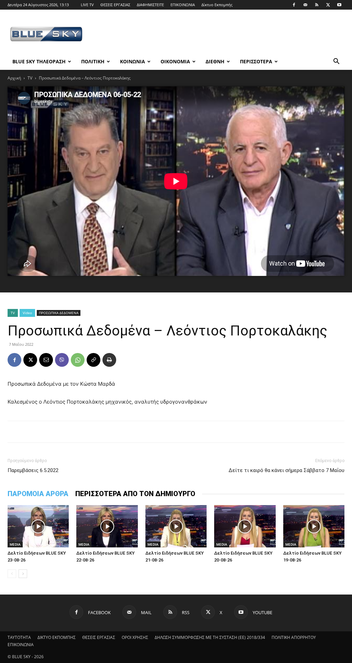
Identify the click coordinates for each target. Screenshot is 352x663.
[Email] (46, 360)
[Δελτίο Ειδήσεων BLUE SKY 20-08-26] (244, 526)
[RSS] (316, 5)
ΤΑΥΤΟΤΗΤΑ (19, 637)
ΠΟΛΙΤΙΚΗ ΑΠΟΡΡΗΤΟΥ (294, 637)
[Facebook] (294, 5)
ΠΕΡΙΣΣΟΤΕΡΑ (256, 61)
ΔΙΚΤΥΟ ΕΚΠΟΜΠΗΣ (56, 637)
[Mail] (305, 5)
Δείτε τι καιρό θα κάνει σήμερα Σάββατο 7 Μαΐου (286, 470)
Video (27, 312)
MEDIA (15, 544)
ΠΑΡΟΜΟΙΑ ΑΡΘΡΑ (38, 494)
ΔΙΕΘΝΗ (215, 61)
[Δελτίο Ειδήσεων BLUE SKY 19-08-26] (313, 526)
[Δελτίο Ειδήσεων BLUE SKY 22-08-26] (107, 526)
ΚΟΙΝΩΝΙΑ (132, 61)
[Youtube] (339, 5)
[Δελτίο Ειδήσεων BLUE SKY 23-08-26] (38, 526)
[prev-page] (12, 573)
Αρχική (14, 78)
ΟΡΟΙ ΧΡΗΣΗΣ (135, 637)
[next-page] (23, 573)
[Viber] (62, 360)
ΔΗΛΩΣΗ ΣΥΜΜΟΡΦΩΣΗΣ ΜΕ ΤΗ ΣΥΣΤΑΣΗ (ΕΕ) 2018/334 (210, 637)
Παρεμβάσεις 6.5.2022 (33, 470)
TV (30, 78)
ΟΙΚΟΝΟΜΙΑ (175, 61)
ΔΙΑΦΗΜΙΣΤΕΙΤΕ (150, 4)
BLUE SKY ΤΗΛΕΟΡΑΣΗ (39, 61)
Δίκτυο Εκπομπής (216, 4)
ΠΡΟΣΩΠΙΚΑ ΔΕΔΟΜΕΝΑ (58, 312)
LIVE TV (87, 4)
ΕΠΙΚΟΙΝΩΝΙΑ (182, 4)
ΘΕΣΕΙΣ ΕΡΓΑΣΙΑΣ (115, 4)
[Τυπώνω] (109, 360)
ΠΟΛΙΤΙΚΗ (92, 61)
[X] (328, 5)
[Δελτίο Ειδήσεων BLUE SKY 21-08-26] (176, 526)
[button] (336, 62)
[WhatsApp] (78, 360)
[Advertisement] (219, 34)
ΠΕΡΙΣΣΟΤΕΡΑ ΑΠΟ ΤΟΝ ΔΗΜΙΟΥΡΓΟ (135, 494)
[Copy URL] (93, 360)
